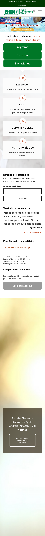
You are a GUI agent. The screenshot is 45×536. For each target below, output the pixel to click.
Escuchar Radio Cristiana (15, 2)
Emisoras (22, 84)
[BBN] (18, 11)
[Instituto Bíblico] (23, 141)
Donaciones (22, 5)
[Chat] (23, 98)
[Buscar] (33, 11)
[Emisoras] (23, 78)
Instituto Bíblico (22, 147)
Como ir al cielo (31, 2)
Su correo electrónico (12, 186)
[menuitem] (16, 1)
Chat (22, 104)
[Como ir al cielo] (23, 121)
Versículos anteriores (32, 232)
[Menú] (38, 11)
